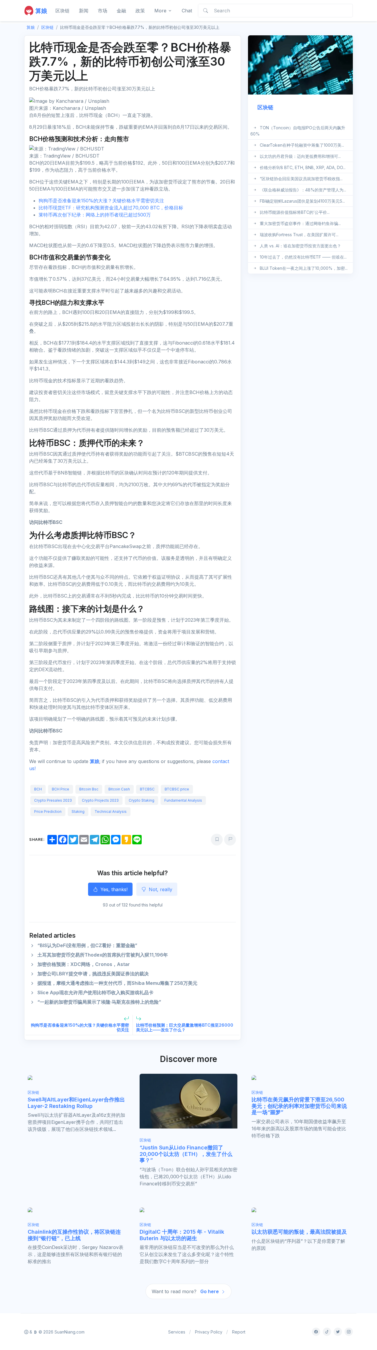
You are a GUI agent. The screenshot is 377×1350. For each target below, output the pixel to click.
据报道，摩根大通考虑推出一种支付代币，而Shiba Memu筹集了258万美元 (117, 983)
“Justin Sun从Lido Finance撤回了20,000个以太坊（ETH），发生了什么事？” (186, 1153)
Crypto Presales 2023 (53, 800)
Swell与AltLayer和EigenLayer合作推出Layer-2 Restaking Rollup (76, 1102)
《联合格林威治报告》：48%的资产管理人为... (303, 189)
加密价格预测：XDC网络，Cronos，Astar (83, 964)
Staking (78, 811)
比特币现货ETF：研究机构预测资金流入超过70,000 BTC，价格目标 (111, 208)
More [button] (160, 11)
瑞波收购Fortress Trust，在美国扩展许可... (299, 234)
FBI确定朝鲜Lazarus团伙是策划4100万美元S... (302, 201)
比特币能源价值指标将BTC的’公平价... (295, 212)
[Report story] (230, 840)
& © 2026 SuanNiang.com (56, 1331)
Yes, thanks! (113, 889)
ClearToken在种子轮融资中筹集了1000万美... (302, 145)
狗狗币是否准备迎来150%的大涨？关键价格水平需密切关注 (101, 201)
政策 (140, 11)
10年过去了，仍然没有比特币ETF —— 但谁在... (303, 256)
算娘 (94, 761)
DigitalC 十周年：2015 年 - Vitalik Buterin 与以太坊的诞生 (182, 1235)
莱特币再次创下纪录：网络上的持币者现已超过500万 (95, 215)
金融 (121, 11)
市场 (102, 11)
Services (176, 1331)
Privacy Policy (208, 1331)
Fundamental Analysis (183, 800)
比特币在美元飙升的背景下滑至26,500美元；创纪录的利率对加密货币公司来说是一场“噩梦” (299, 1105)
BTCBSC (147, 789)
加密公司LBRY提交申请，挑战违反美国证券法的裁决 (93, 974)
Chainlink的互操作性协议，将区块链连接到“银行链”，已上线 (74, 1235)
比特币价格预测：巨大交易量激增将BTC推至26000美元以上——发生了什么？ (184, 1028)
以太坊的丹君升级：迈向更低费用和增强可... (300, 156)
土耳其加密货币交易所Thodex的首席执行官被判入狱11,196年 (102, 955)
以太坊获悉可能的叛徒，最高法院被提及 (299, 1232)
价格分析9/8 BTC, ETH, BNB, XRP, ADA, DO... (302, 167)
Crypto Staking (141, 800)
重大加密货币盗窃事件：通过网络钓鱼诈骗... (300, 223)
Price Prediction (48, 811)
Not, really (159, 889)
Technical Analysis (111, 811)
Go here (210, 1291)
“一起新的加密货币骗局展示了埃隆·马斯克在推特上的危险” (99, 1002)
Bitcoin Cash (119, 789)
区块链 (62, 11)
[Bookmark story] (217, 840)
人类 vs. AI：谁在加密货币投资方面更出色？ (300, 245)
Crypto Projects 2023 (100, 800)
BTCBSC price (177, 789)
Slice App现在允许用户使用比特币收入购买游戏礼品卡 (95, 992)
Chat (187, 11)
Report (238, 1331)
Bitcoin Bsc (88, 789)
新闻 (83, 11)
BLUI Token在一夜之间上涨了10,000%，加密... (304, 268)
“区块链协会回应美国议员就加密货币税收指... (301, 178)
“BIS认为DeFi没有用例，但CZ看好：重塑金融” (87, 945)
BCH (38, 789)
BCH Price (60, 789)
